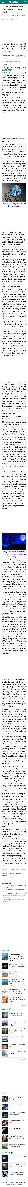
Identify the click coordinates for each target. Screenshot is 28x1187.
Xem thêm (23, 1005)
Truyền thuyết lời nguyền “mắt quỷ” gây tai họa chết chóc (14, 896)
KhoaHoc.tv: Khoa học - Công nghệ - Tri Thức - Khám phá (14, 2)
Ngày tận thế (13, 19)
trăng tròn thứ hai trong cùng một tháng (12, 877)
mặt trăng (4, 875)
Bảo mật (11, 1182)
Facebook (22, 1182)
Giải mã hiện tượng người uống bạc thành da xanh (14, 890)
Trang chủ (5, 1182)
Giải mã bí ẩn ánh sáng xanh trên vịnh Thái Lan (13, 900)
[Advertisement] (14, 31)
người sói (4, 879)
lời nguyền (18, 873)
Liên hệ (16, 1182)
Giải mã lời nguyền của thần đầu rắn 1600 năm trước (14, 886)
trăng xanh (11, 873)
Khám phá (6, 19)
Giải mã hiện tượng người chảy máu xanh (14, 893)
